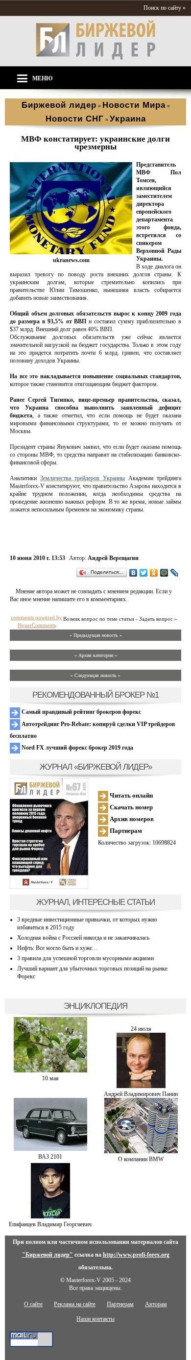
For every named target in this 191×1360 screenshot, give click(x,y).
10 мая (50, 1078)
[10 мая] (50, 1070)
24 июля (141, 1028)
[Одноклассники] (154, 572)
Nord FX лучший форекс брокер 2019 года (76, 747)
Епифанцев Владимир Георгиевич (50, 1224)
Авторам (156, 1304)
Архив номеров (131, 819)
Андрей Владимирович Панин (141, 1094)
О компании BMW (141, 1159)
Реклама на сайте (75, 1304)
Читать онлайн (130, 795)
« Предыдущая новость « (96, 635)
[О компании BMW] (141, 1151)
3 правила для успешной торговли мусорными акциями (85, 958)
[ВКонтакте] (133, 572)
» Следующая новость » (95, 675)
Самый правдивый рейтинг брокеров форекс (80, 711)
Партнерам (125, 830)
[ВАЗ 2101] (50, 1148)
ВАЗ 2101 (50, 1156)
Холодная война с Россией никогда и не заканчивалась (83, 937)
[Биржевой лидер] (95, 57)
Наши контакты (95, 1318)
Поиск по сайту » (164, 7)
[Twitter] (144, 572)
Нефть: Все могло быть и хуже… (57, 948)
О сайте (33, 1304)
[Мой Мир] (164, 572)
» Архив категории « (95, 655)
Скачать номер (130, 807)
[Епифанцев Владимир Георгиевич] (50, 1216)
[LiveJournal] (174, 572)
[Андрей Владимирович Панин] (141, 1086)
